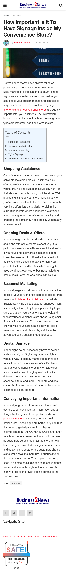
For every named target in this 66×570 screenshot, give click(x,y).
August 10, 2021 (43, 42)
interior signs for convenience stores (25, 109)
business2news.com (16, 555)
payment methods (14, 418)
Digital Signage (16, 154)
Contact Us (19, 536)
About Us (7, 536)
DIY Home (16, 15)
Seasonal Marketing (18, 150)
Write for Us (34, 536)
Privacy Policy (49, 536)
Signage (15, 483)
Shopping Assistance (19, 141)
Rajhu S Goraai (22, 42)
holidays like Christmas (29, 299)
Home (6, 15)
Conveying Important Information (25, 158)
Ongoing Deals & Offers (20, 146)
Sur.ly (22, 562)
